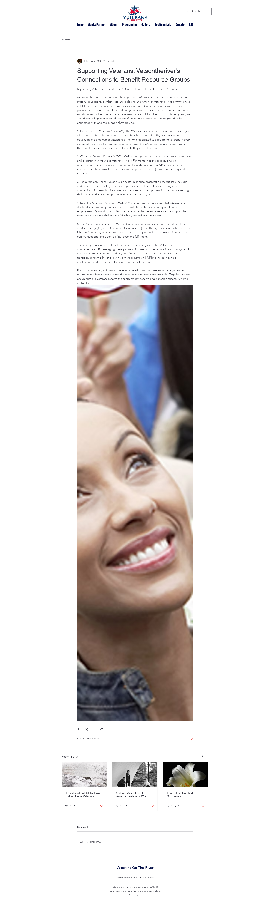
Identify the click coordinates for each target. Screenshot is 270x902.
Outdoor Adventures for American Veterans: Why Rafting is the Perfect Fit (131, 794)
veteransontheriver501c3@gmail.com (135, 877)
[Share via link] (101, 729)
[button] (114, 24)
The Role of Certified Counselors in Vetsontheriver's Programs (183, 794)
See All (205, 756)
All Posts (66, 39)
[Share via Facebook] (78, 729)
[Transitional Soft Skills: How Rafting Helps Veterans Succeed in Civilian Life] (84, 774)
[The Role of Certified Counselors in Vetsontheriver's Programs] (185, 774)
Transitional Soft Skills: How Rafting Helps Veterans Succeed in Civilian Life (82, 794)
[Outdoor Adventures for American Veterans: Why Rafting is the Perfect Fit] (135, 774)
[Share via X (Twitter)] (86, 729)
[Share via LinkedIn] (93, 729)
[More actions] (191, 61)
